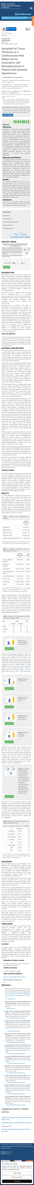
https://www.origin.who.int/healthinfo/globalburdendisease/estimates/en (18, 993)
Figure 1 (16, 612)
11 (19, 917)
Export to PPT (9, 648)
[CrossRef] (9, 1018)
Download (6, 267)
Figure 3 (23, 664)
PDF (29, 29)
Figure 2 (20, 661)
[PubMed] (14, 1018)
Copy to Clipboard (7, 115)
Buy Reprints (12, 29)
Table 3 (4, 595)
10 (17, 914)
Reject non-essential (17, 1177)
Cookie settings (17, 1173)
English (5, 35)
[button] (31, 8)
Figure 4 (28, 667)
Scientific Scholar (10, 1146)
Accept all (17, 1181)
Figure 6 (19, 762)
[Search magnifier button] (31, 18)
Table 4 (4, 802)
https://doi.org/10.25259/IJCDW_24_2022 (14, 977)
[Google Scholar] (11, 999)
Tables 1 (5, 506)
